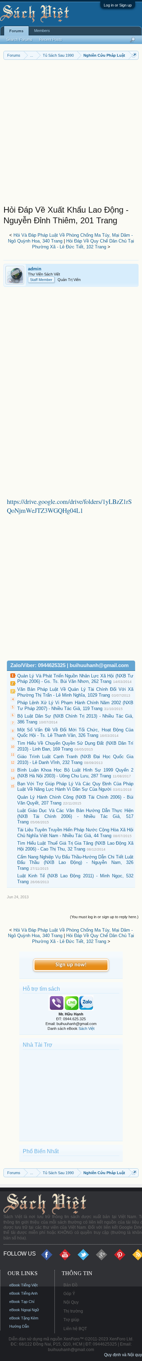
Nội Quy (71, 1302)
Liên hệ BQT (75, 1328)
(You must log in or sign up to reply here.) (104, 917)
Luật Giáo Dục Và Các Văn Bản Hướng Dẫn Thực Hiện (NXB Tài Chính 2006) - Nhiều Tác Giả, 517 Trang (75, 816)
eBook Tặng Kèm (23, 1318)
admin (34, 268)
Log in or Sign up (118, 5)
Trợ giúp (71, 1319)
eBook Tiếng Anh (23, 1293)
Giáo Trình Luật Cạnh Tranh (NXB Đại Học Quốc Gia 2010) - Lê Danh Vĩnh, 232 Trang (75, 759)
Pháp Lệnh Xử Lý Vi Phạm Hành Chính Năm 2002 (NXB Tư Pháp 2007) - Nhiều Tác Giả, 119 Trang (75, 705)
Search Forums (19, 39)
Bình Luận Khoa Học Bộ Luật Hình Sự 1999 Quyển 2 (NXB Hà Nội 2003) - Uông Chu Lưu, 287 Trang (75, 772)
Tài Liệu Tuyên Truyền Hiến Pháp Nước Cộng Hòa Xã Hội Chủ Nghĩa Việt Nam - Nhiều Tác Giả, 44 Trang (75, 832)
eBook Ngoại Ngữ (24, 1310)
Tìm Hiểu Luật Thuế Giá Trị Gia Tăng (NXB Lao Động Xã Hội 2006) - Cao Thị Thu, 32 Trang (75, 846)
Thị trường (73, 1311)
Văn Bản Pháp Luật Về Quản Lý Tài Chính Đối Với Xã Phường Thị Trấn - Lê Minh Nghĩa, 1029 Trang (75, 692)
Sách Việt (86, 1028)
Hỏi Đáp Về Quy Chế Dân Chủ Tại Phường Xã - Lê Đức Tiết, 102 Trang (83, 243)
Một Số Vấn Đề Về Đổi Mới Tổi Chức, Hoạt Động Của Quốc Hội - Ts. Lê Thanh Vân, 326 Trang (75, 732)
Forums (16, 31)
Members (42, 31)
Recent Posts (50, 39)
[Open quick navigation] (134, 55)
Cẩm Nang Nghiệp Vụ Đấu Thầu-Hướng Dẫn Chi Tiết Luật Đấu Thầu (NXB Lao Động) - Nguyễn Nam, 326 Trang (75, 862)
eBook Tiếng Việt (23, 1285)
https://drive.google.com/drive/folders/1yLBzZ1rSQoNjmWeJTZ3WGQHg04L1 (69, 506)
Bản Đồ (70, 1285)
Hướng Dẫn (19, 1326)
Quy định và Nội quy (123, 1354)
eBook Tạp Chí (21, 1302)
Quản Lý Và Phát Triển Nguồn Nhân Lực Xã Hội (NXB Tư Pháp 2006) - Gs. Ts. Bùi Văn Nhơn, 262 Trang (75, 678)
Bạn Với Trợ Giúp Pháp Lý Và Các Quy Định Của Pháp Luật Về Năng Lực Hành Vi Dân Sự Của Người (75, 786)
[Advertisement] (71, 134)
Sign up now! (71, 965)
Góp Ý (69, 1293)
